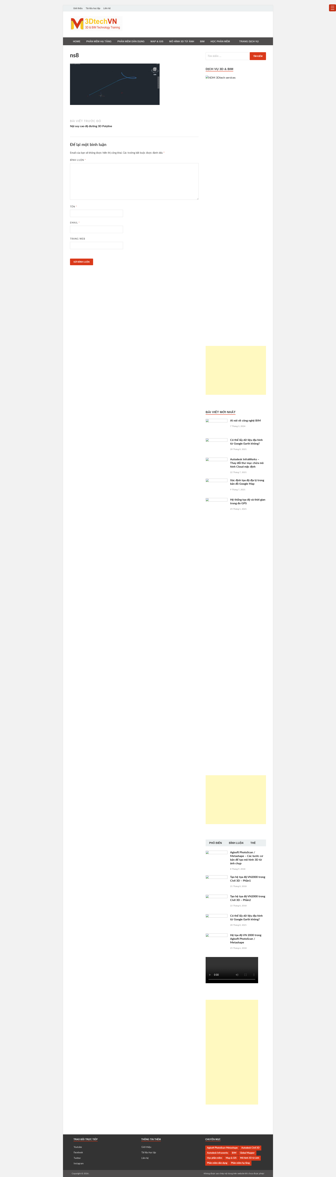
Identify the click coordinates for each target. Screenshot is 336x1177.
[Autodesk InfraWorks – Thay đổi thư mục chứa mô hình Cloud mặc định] (216, 459)
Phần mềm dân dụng (131, 41)
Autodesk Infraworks (217, 1153)
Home (76, 41)
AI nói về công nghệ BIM (245, 420)
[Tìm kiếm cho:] (236, 56)
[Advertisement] (236, 370)
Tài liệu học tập (93, 8)
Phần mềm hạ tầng (98, 41)
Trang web (77, 239)
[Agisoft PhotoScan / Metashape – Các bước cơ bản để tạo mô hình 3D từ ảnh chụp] (216, 852)
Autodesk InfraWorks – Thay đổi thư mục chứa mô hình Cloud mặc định (247, 463)
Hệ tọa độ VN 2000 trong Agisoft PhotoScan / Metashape (245, 939)
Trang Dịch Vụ (249, 41)
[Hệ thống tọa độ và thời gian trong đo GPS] (216, 500)
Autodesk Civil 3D (250, 1148)
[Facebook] (254, 8)
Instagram (79, 1164)
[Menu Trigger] (332, 7)
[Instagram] (264, 8)
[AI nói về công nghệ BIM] (216, 421)
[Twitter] (259, 8)
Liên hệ (107, 8)
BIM (202, 41)
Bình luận (78, 160)
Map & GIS (231, 1158)
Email (75, 223)
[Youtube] (249, 8)
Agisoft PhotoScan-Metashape (222, 1148)
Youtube (78, 1147)
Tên (73, 207)
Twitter (77, 1158)
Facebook (78, 1153)
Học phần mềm (220, 41)
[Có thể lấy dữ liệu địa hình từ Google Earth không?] (216, 440)
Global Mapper (247, 1153)
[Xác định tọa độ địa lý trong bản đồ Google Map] (216, 480)
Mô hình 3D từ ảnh (181, 41)
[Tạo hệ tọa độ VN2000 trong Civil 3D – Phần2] (216, 896)
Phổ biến (215, 842)
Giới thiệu (78, 8)
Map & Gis (156, 41)
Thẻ (253, 842)
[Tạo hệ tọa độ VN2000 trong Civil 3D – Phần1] (216, 877)
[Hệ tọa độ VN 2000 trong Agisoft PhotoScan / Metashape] (216, 935)
